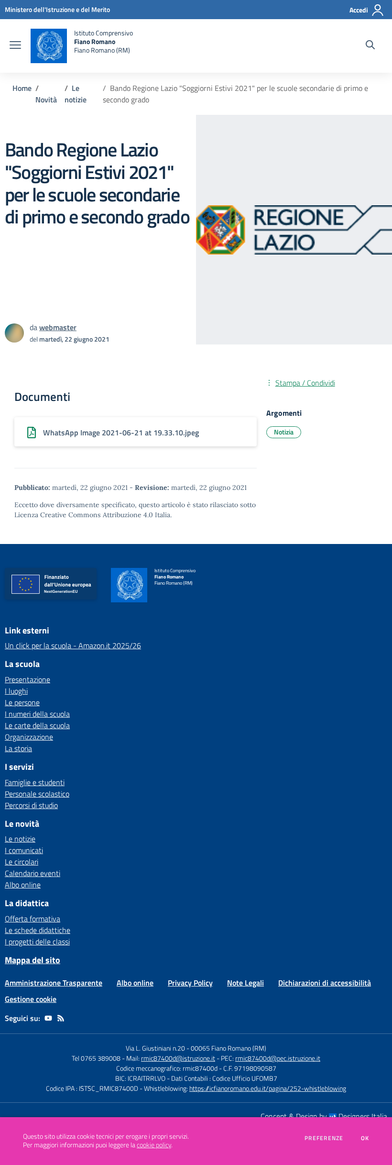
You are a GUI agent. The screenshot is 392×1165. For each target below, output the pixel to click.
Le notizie (76, 93)
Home (22, 88)
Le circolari (21, 861)
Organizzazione (29, 737)
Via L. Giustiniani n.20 (155, 1048)
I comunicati (24, 850)
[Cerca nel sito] (370, 46)
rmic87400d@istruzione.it (178, 1058)
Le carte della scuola (37, 725)
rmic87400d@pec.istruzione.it (277, 1058)
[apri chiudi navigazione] (15, 46)
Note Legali (245, 982)
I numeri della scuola (37, 714)
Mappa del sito (32, 960)
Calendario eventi (32, 873)
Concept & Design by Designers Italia (324, 1116)
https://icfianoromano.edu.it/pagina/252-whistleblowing (267, 1088)
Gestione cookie (30, 999)
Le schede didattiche (37, 930)
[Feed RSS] (60, 1018)
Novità (46, 99)
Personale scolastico (37, 793)
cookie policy (154, 1145)
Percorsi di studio (31, 805)
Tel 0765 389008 (97, 1058)
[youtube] (48, 1018)
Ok (365, 1138)
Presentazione (27, 679)
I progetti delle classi (37, 941)
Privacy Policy (190, 982)
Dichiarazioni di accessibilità (324, 982)
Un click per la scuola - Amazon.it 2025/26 (73, 645)
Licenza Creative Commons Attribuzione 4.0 (83, 514)
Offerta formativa (32, 918)
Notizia (284, 432)
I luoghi (16, 691)
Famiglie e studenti (35, 782)
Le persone (22, 702)
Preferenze (324, 1138)
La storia (18, 748)
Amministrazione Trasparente (53, 982)
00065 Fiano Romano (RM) (228, 1048)
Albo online (23, 884)
